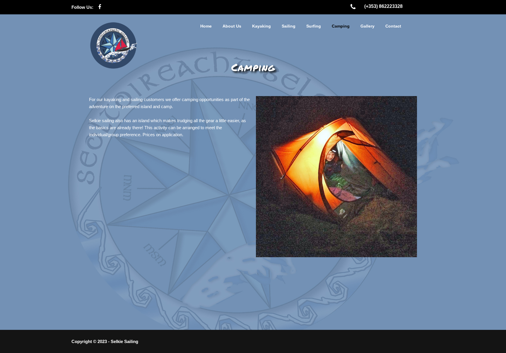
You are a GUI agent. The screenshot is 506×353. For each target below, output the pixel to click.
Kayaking (261, 26)
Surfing (313, 26)
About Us (232, 26)
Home (206, 26)
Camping (341, 26)
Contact (393, 26)
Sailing (288, 26)
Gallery (367, 26)
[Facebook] (99, 7)
